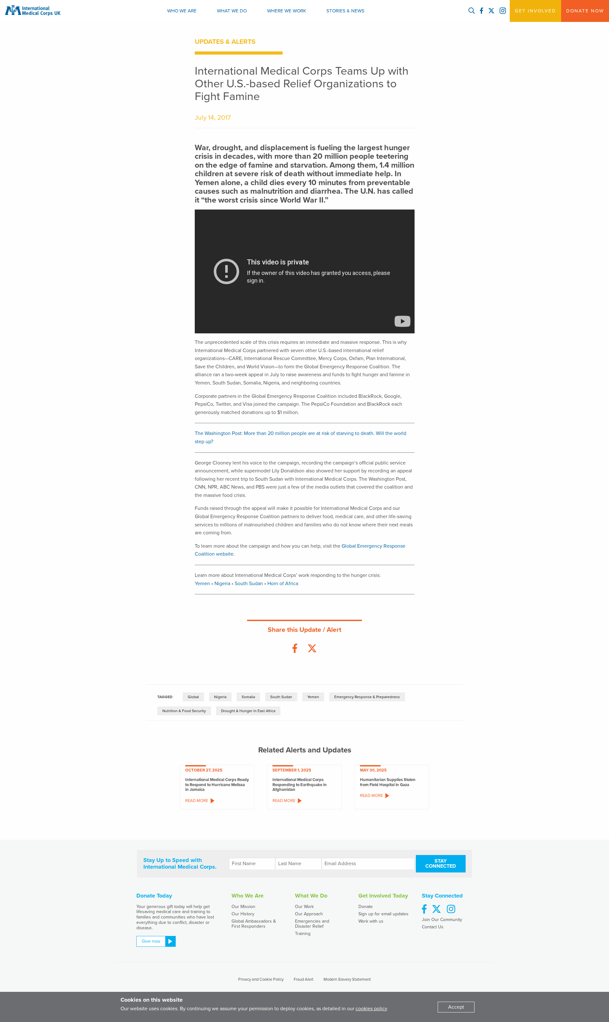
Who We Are (182, 11)
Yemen (202, 583)
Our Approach (309, 914)
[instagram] (451, 909)
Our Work (304, 906)
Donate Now (585, 11)
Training (303, 933)
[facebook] (424, 909)
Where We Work (286, 11)
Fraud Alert (303, 979)
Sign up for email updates (383, 914)
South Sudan (249, 583)
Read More (196, 800)
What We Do (232, 11)
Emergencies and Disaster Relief (312, 923)
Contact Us (432, 927)
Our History (243, 914)
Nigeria (222, 583)
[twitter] (436, 909)
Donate (365, 906)
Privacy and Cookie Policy (261, 979)
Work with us (370, 921)
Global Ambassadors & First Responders (254, 923)
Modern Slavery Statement (347, 979)
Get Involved (535, 11)
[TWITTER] (491, 11)
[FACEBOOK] (481, 11)
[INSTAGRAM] (503, 11)
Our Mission (243, 906)
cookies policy (371, 1008)
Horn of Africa (282, 583)
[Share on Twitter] (312, 648)
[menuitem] (182, 11)
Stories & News (345, 11)
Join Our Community (442, 919)
